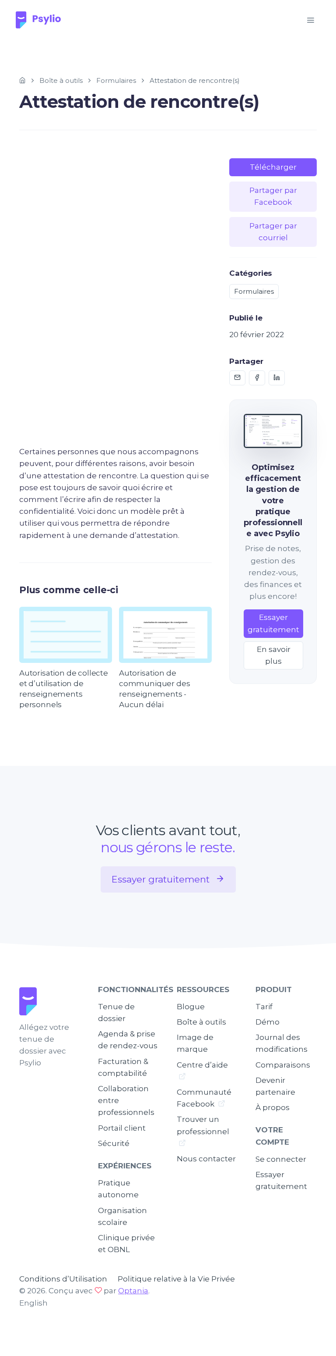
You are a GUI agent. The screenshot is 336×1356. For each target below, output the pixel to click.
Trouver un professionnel (203, 1125)
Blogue (191, 1006)
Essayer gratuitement (273, 623)
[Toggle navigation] (310, 20)
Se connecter (281, 1159)
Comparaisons (283, 1065)
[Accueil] (22, 80)
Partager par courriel (273, 231)
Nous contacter (206, 1158)
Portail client (122, 1128)
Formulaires (116, 80)
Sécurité (114, 1143)
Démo (268, 1022)
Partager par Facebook (273, 196)
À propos (273, 1107)
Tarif (264, 1006)
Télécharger (273, 167)
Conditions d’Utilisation (63, 1278)
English (33, 1303)
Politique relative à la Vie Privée (176, 1278)
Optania (133, 1290)
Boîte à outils (61, 80)
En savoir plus (273, 655)
